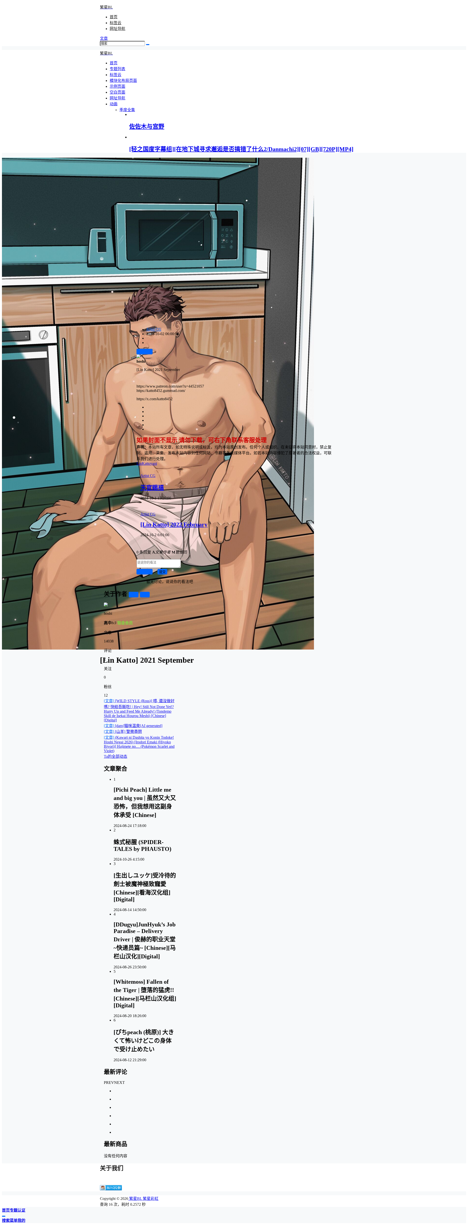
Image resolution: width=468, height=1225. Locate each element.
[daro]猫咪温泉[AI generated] (133, 726)
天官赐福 (152, 488)
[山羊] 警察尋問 (123, 731)
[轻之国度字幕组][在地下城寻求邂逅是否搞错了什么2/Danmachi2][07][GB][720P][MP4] (241, 149)
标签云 (115, 23)
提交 (162, 572)
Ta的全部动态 (115, 756)
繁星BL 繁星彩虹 (143, 1198)
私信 (145, 595)
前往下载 (144, 352)
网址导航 (117, 29)
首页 (113, 17)
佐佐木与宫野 (146, 126)
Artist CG (153, 329)
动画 (113, 104)
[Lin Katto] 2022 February (173, 524)
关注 (133, 595)
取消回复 (144, 572)
